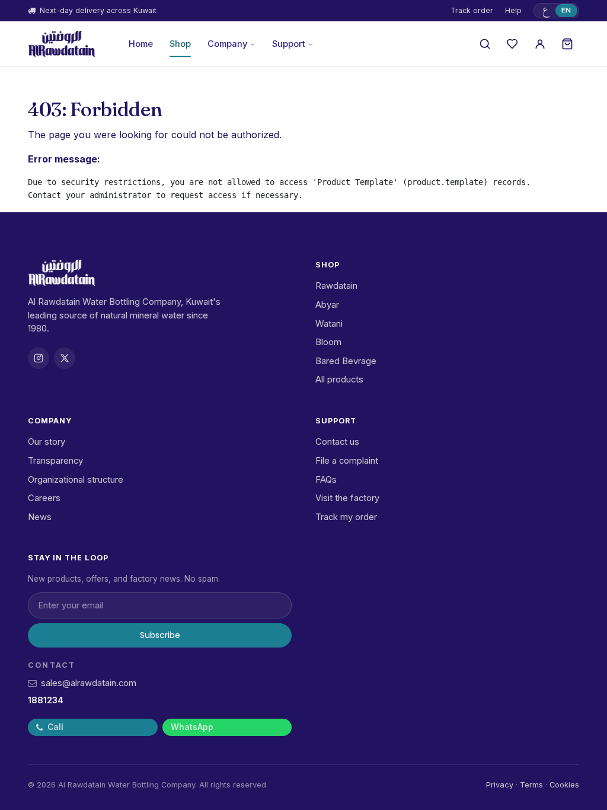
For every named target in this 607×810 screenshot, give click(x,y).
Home (141, 44)
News (40, 517)
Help (513, 10)
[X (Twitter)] (64, 358)
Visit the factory (347, 498)
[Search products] (485, 44)
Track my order (346, 517)
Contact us (337, 441)
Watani (329, 323)
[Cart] (567, 44)
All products (339, 379)
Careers (44, 498)
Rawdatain (336, 285)
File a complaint (346, 460)
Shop (180, 44)
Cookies (564, 784)
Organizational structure (75, 479)
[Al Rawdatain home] (61, 44)
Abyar (327, 304)
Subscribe (160, 635)
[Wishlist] (512, 44)
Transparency (55, 460)
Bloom (328, 342)
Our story (46, 441)
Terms (531, 784)
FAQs (326, 479)
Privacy (499, 784)
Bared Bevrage (345, 361)
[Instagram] (38, 358)
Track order (472, 10)
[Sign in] (540, 44)
